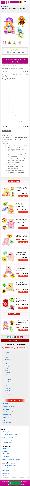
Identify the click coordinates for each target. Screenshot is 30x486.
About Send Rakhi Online (9, 465)
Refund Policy (6, 448)
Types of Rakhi (6, 417)
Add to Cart (15, 483)
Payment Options (7, 442)
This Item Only (12, 85)
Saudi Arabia (9, 375)
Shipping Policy (7, 451)
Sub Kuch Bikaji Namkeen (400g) (16, 115)
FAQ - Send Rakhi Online (9, 437)
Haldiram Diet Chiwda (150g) (15, 121)
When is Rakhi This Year (9, 406)
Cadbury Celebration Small (15, 109)
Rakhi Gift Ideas (7, 409)
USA (7, 357)
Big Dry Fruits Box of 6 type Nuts (16, 97)
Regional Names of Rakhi (9, 420)
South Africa (9, 377)
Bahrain (8, 390)
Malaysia (8, 386)
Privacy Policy (6, 456)
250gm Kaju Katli (13, 88)
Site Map (5, 476)
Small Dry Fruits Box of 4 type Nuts (17, 94)
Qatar (7, 392)
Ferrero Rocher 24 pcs (14, 106)
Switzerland (9, 394)
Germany (8, 388)
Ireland (8, 372)
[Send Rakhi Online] (7, 2)
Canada (8, 359)
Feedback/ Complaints (9, 440)
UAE (7, 370)
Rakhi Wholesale (7, 422)
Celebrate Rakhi (7, 414)
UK (7, 361)
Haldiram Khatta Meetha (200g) (16, 118)
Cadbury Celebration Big (14, 112)
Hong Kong (9, 366)
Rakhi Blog (6, 470)
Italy (7, 368)
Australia (8, 355)
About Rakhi (6, 404)
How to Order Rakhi (8, 468)
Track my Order (7, 432)
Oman (7, 381)
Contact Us (6, 473)
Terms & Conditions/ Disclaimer (11, 459)
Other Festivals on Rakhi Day (10, 412)
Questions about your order (10, 434)
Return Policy (6, 454)
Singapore (8, 379)
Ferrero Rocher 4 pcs (13, 100)
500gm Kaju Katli (13, 91)
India (7, 352)
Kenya (7, 383)
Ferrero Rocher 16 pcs (14, 103)
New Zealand (9, 363)
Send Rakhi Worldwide (15, 340)
